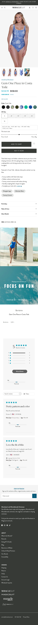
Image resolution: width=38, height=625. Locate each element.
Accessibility (4, 557)
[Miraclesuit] (18, 7)
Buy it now (19, 151)
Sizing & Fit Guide (6, 542)
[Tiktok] (9, 525)
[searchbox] (10, 393)
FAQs (3, 574)
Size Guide (4, 99)
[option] (19, 38)
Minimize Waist (19, 191)
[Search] (6, 7)
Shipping (3, 568)
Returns (3, 571)
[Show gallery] (19, 38)
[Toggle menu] (2, 7)
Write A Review (19, 371)
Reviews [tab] (5, 322)
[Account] (29, 7)
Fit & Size (4, 204)
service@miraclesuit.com (7, 617)
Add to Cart (16, 144)
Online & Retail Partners (8, 551)
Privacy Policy (26, 617)
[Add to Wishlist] (34, 144)
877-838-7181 (18, 617)
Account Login (5, 580)
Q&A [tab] (12, 322)
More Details (5, 214)
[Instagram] (4, 525)
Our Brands (4, 554)
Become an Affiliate (6, 548)
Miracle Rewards (12, 2)
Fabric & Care (5, 209)
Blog (2, 545)
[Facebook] (2, 525)
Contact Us (4, 577)
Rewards (3, 539)
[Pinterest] (7, 525)
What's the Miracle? (6, 536)
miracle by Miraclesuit (7, 80)
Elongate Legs (7, 191)
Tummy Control (7, 195)
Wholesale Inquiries (6, 583)
